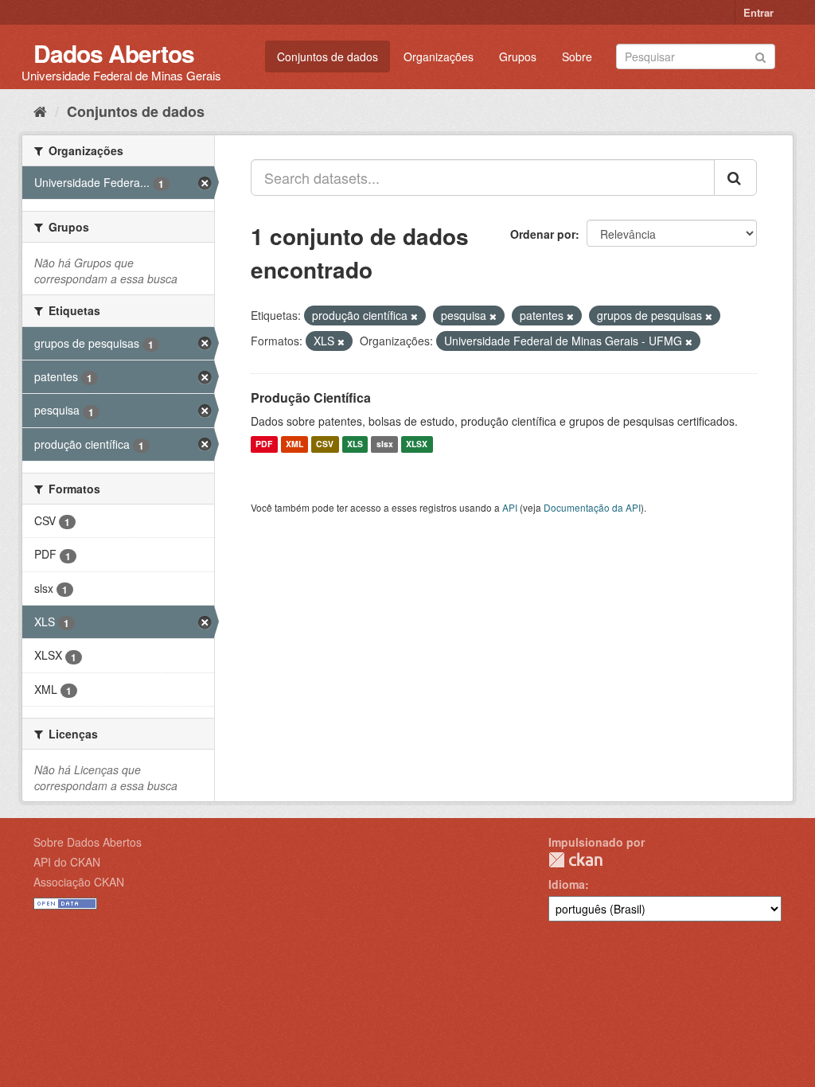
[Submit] (760, 55)
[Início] (40, 110)
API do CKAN (66, 862)
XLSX (416, 444)
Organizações (439, 56)
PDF (263, 444)
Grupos (517, 56)
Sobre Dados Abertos (87, 842)
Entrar (758, 12)
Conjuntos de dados (327, 56)
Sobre (577, 56)
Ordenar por (542, 234)
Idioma (566, 884)
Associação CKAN (78, 882)
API (509, 507)
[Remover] (414, 316)
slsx (384, 444)
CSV (324, 444)
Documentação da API (592, 507)
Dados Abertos (113, 53)
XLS (355, 444)
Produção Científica (311, 397)
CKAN (575, 859)
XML (294, 444)
